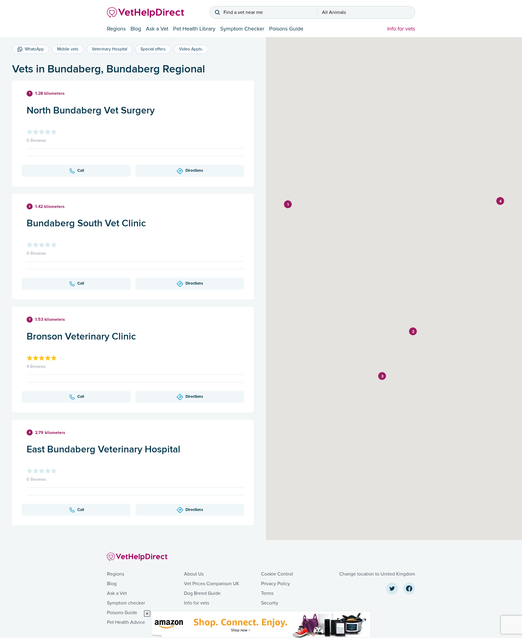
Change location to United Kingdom (377, 574)
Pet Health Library (194, 28)
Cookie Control (277, 574)
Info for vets (401, 28)
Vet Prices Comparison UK (211, 584)
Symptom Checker (242, 28)
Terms (267, 593)
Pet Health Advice (126, 622)
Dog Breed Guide (202, 593)
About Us (194, 574)
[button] (288, 204)
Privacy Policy (275, 584)
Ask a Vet (157, 28)
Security (269, 603)
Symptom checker (126, 603)
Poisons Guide (286, 28)
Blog (135, 28)
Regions (116, 28)
